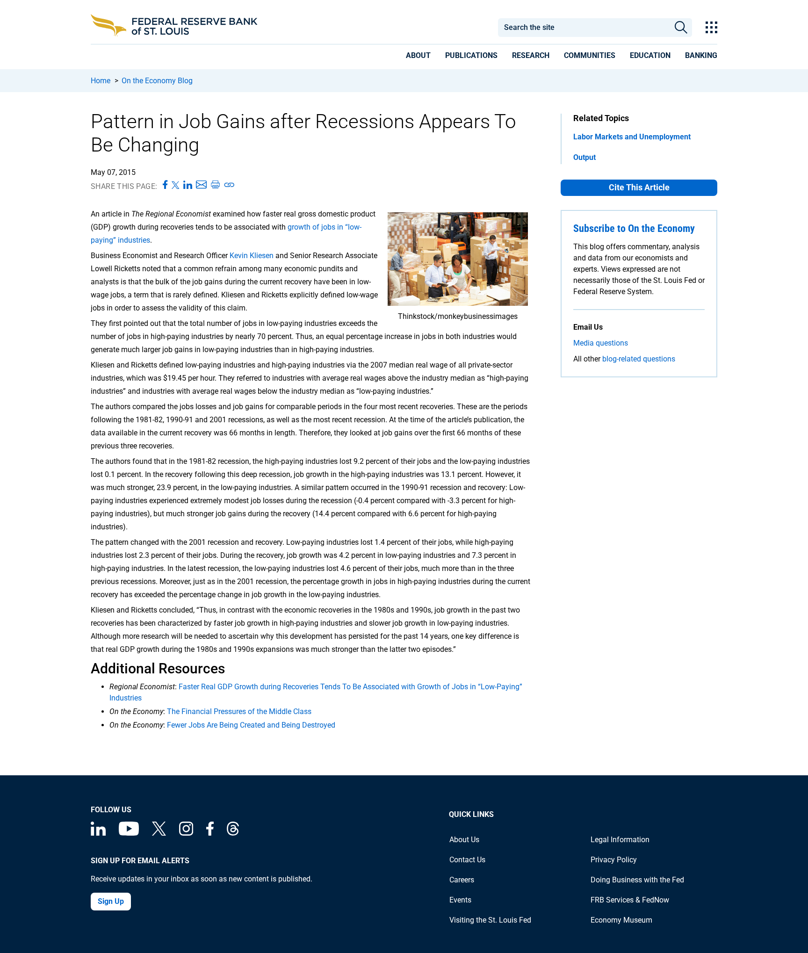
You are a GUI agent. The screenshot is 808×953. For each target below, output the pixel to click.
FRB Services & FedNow (630, 899)
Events (460, 899)
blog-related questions (638, 358)
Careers (461, 879)
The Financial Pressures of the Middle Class (239, 711)
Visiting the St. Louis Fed (490, 920)
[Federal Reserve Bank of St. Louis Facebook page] (210, 833)
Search (681, 27)
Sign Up (111, 901)
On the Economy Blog (157, 80)
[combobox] (583, 27)
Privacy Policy (614, 859)
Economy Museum (621, 920)
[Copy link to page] (230, 185)
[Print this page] (215, 185)
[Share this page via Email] (201, 185)
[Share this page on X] (175, 185)
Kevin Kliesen (252, 255)
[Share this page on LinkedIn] (187, 185)
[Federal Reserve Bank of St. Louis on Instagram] (186, 833)
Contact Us (467, 859)
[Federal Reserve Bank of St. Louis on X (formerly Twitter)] (159, 833)
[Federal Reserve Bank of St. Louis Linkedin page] (98, 833)
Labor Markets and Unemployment (632, 136)
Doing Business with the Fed (637, 879)
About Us (464, 839)
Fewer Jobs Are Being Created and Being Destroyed (251, 725)
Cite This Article (639, 187)
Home (100, 80)
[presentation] (418, 57)
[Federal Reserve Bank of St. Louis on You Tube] (129, 833)
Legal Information (620, 839)
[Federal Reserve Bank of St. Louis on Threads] (233, 833)
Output (584, 157)
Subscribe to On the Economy (634, 228)
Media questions (600, 343)
